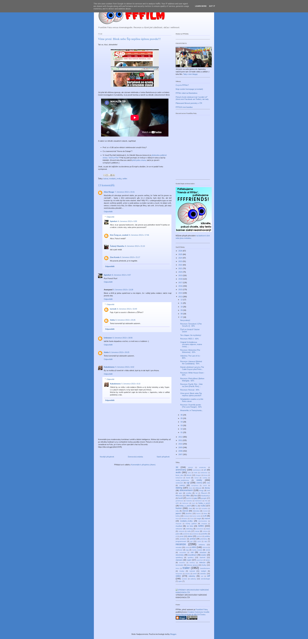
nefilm (124, 179)
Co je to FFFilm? (182, 85)
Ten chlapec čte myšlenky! (190, 335)
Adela (112, 320)
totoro (177, 568)
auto (189, 472)
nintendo (181, 531)
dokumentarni (186, 490)
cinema (199, 483)
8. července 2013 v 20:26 (125, 320)
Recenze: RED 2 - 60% (189, 339)
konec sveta (196, 516)
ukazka (187, 574)
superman (199, 560)
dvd (208, 490)
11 (182, 303)
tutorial (192, 571)
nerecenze (199, 529)
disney (207, 488)
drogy (201, 490)
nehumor (179, 529)
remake (178, 547)
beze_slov (179, 475)
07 (182, 317)
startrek (202, 557)
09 (182, 310)
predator (183, 539)
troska (182, 571)
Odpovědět (108, 212)
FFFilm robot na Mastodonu (186, 93)
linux (177, 518)
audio (178, 472)
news (208, 529)
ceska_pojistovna (182, 480)
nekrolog (189, 529)
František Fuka (201, 609)
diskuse (198, 488)
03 (182, 425)
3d (177, 467)
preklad (193, 539)
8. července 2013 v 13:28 (123, 290)
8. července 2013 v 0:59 (127, 221)
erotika (188, 493)
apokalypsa (197, 470)
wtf (208, 576)
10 (182, 307)
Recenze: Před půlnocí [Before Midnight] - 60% (192, 379)
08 (182, 314)
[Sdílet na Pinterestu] (113, 175)
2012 (180, 437)
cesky (199, 480)
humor (179, 508)
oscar (197, 531)
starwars (179, 560)
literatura (184, 518)
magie (198, 518)
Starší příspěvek (163, 457)
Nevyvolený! (185, 320)
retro (194, 547)
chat (190, 508)
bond (188, 478)
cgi (188, 482)
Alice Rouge (109, 192)
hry (196, 506)
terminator (179, 565)
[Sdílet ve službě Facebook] (111, 175)
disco (190, 488)
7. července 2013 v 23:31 (125, 192)
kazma (198, 513)
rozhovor (179, 550)
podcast (199, 536)
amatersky (202, 467)
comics (182, 485)
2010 (180, 444)
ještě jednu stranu (139, 160)
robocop (205, 547)
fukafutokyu (205, 496)
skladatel (203, 552)
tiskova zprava (192, 565)
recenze (181, 544)
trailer (186, 567)
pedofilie (204, 534)
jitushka (189, 513)
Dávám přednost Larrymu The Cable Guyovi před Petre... (192, 368)
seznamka (182, 552)
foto (195, 496)
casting (204, 478)
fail (197, 493)
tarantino (182, 562)
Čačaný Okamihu (117, 246)
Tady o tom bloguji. (190, 74)
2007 (180, 454)
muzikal (179, 526)
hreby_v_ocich (204, 503)
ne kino (190, 526)
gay (195, 498)
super (189, 560)
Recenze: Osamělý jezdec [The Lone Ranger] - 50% (191, 406)
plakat (190, 536)
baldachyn (204, 472)
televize (202, 562)
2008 (180, 451)
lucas (192, 518)
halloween (198, 501)
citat (208, 483)
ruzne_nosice (197, 550)
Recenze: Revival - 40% (189, 390)
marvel (207, 518)
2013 (180, 297)
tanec (208, 560)
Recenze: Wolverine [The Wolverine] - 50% (190, 351)
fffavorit (204, 493)
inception (205, 508)
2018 (180, 279)
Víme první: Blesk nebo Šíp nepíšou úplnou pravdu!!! (191, 394)
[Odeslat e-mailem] (104, 175)
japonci (178, 513)
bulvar (105, 179)
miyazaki (178, 523)
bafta (195, 472)
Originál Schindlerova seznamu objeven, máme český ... (191, 344)
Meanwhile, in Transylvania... (191, 410)
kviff (204, 516)
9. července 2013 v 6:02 (124, 367)
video (178, 576)
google (203, 498)
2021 (180, 268)
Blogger (173, 634)
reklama (202, 545)
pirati (181, 536)
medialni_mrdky (115, 179)
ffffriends (179, 496)
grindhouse (179, 501)
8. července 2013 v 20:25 (119, 352)
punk (199, 541)
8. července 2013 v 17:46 (139, 235)
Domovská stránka (135, 457)
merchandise (202, 521)
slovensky (180, 555)
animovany (181, 470)
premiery (203, 539)
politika (207, 536)
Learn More (201, 6)
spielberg (179, 557)
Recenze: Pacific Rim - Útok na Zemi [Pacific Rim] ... (191, 385)
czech (205, 485)
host (193, 503)
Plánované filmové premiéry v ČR (189, 103)
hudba (203, 506)
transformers (205, 568)
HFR (177, 503)
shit (192, 552)
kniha (178, 516)
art (205, 470)
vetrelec (203, 574)
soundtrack (192, 555)
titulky (204, 565)
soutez (203, 555)
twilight (203, 571)
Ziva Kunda (114, 257)
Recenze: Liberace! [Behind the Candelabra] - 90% (191, 362)
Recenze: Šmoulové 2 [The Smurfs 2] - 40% (191, 325)
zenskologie (205, 579)
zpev (180, 581)
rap (205, 541)
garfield (189, 498)
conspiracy (194, 485)
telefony (192, 562)
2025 (180, 254)
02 (182, 429)
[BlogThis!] (107, 175)
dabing (179, 488)
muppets (204, 523)
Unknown (108, 338)
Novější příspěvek (107, 457)
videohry (192, 576)
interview (196, 511)
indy (177, 511)
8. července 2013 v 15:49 (127, 309)
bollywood (179, 478)
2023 (180, 261)
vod (202, 576)
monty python (191, 523)
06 (182, 415)
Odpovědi (110, 217)
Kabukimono (109, 367)
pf (176, 536)
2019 (180, 275)
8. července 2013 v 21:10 (135, 246)
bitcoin (189, 475)
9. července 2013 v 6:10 (130, 384)
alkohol (190, 467)
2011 (180, 440)
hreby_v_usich (185, 506)
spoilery (191, 557)
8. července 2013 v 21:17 (130, 257)
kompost (187, 516)
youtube (184, 579)
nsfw (189, 531)
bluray (206, 475)
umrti (195, 574)
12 (182, 300)
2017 (180, 282)
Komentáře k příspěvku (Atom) (143, 465)
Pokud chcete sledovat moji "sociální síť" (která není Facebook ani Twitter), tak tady (192, 98)
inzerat (205, 511)
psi (191, 541)
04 (182, 422)
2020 (180, 272)
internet (185, 511)
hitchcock (185, 503)
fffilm (188, 496)
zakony (193, 579)
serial (208, 550)
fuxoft (180, 498)
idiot (197, 508)
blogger (198, 475)
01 (182, 432)
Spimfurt (113, 221)
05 (182, 418)
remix (187, 547)
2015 (180, 289)
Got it (212, 6)
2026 (180, 251)
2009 (180, 447)
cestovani (179, 483)
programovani (181, 541)
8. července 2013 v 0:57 (121, 275)
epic (180, 493)
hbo (206, 501)
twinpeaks (179, 574)
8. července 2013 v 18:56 (122, 338)
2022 (180, 265)
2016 (180, 286)
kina (205, 513)
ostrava (205, 531)
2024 (180, 258)
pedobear (195, 534)
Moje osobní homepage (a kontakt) (189, 89)
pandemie (186, 534)
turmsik (113, 309)
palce (178, 534)
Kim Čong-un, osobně (119, 235)
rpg (187, 550)
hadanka (189, 501)
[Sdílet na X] (109, 175)
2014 (180, 293)
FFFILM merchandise (184, 107)
